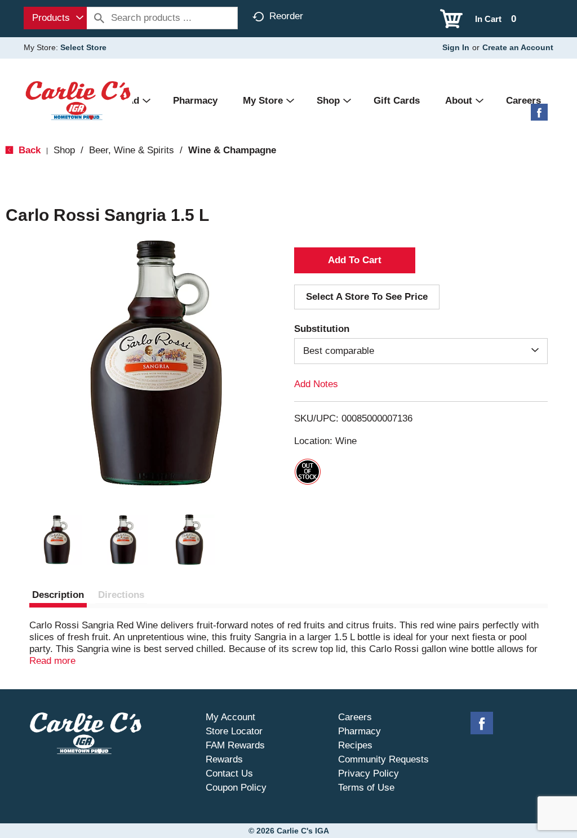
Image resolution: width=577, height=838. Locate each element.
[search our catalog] (99, 18)
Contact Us (229, 773)
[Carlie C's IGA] (78, 100)
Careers (355, 717)
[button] (57, 539)
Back (28, 150)
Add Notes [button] (316, 384)
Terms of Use (366, 787)
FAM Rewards (235, 745)
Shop (64, 150)
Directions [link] (121, 594)
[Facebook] (539, 116)
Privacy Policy (368, 773)
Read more (52, 660)
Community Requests (383, 759)
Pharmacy (359, 731)
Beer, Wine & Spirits (131, 150)
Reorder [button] (286, 16)
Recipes (355, 745)
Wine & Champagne (232, 150)
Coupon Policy (236, 787)
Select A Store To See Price (367, 296)
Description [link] (58, 594)
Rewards (224, 759)
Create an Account (517, 47)
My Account (230, 717)
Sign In (455, 47)
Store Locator (234, 731)
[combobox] (55, 18)
